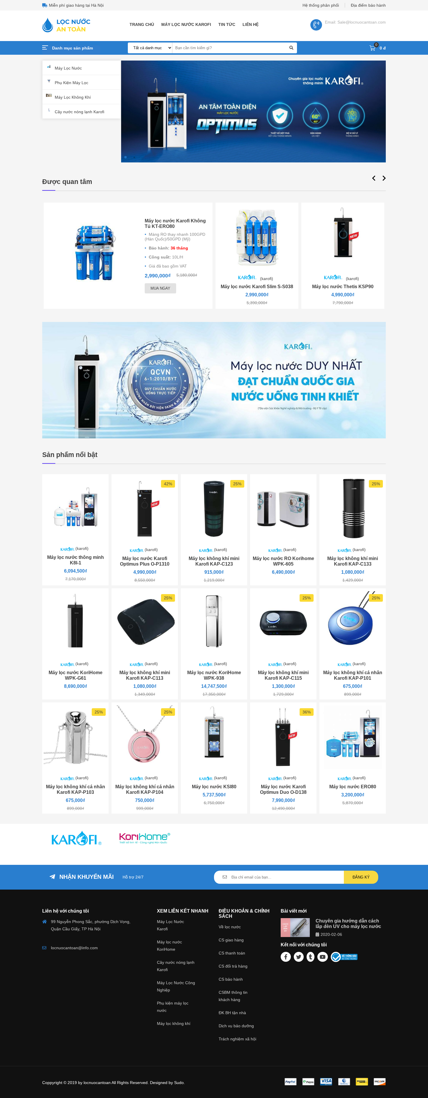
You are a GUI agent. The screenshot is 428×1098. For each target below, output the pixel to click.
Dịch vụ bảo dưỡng (236, 1025)
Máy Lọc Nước (68, 68)
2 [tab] (134, 157)
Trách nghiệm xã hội (237, 1039)
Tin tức (226, 24)
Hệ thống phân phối (321, 5)
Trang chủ (142, 24)
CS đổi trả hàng (233, 966)
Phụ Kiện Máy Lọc (71, 82)
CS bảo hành (231, 979)
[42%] (144, 539)
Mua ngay (160, 288)
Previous (373, 177)
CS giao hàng (231, 940)
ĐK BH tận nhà (232, 1012)
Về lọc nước (230, 927)
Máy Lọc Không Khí (73, 97)
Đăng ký (361, 877)
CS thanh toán (232, 953)
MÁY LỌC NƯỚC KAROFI (186, 24)
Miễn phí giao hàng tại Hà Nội (76, 5)
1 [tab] (125, 157)
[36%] (283, 767)
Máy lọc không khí (173, 1023)
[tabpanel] (253, 112)
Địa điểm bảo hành (368, 5)
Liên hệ (251, 24)
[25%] (214, 539)
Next (383, 177)
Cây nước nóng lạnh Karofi (79, 111)
